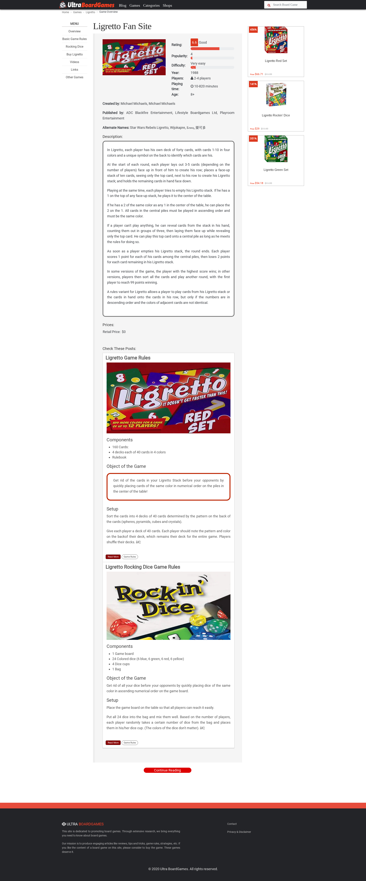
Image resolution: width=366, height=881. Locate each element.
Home (65, 12)
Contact (232, 823)
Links (74, 69)
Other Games (74, 77)
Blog (122, 5)
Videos (74, 62)
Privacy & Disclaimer (239, 831)
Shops (167, 5)
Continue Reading (167, 770)
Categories (151, 5)
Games (134, 5)
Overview (74, 31)
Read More (113, 556)
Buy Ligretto (75, 54)
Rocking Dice (74, 46)
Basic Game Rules (74, 39)
